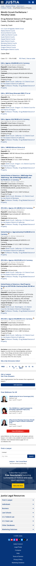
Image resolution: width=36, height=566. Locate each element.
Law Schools (6, 513)
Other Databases (8, 525)
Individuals (6, 504)
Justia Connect (18, 544)
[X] (24, 540)
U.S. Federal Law (8, 517)
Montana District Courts (9, 43)
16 (32, 367)
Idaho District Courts (8, 41)
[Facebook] (14, 540)
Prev (3, 367)
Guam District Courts (8, 37)
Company (18, 550)
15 (29, 367)
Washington (19, 307)
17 (14, 368)
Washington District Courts (10, 49)
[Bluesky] (22, 540)
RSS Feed (22, 58)
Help (18, 553)
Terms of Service (18, 556)
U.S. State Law (7, 521)
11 (16, 367)
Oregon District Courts (8, 47)
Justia (20, 536)
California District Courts (9, 35)
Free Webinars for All (9, 392)
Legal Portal (18, 547)
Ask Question (18, 385)
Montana (18, 196)
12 (19, 367)
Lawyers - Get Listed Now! (18, 461)
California (18, 82)
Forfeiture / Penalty (11, 86)
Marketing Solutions (9, 529)
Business (5, 508)
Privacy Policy (18, 559)
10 (12, 367)
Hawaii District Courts (8, 39)
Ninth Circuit (10, 82)
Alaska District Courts (8, 31)
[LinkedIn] (9, 540)
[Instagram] (17, 540)
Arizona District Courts (8, 33)
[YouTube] (12, 540)
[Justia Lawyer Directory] (27, 540)
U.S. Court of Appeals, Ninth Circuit (12, 29)
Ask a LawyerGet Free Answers (7, 375)
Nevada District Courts (8, 45)
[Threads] (19, 540)
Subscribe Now (18, 486)
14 (26, 367)
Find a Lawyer (6, 448)
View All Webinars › (18, 431)
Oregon (17, 108)
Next (21, 368)
